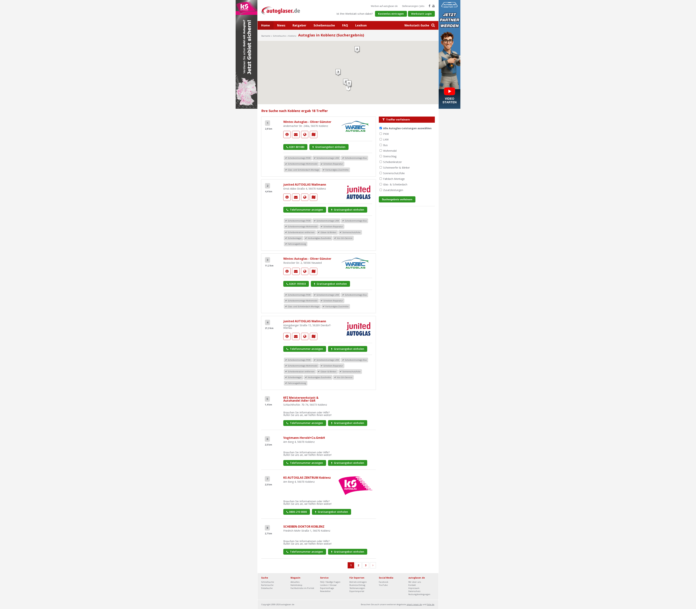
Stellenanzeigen (357, 588)
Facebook (383, 582)
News (281, 25)
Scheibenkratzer (392, 162)
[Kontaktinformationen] (296, 134)
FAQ (345, 25)
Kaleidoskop (296, 585)
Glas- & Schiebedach (395, 184)
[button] (346, 82)
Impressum (413, 588)
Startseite (265, 35)
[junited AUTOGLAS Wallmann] (287, 197)
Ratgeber (299, 25)
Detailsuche (267, 588)
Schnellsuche (279, 35)
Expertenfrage (327, 588)
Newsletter (325, 591)
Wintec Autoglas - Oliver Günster (307, 122)
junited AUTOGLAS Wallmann (304, 185)
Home (265, 25)
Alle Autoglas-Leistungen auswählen (407, 128)
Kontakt (412, 585)
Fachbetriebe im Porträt (302, 588)
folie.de (430, 604)
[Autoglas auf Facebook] (429, 6)
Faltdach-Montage (394, 179)
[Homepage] (304, 134)
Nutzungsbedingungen (419, 594)
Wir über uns (414, 582)
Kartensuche (267, 585)
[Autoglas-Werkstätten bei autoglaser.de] (283, 10)
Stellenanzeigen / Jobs (413, 6)
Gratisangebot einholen (329, 147)
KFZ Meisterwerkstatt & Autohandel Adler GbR (300, 399)
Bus (385, 145)
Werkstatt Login (421, 13)
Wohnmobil (390, 150)
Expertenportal (356, 591)
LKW (386, 139)
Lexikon (361, 25)
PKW (386, 134)
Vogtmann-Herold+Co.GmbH (304, 438)
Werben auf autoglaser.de (384, 6)
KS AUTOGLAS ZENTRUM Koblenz (307, 478)
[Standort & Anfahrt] (313, 134)
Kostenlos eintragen (391, 13)
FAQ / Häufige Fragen (330, 582)
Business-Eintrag (357, 585)
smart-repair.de (414, 604)
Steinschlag (389, 156)
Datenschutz (414, 591)
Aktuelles (295, 582)
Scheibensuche (324, 25)
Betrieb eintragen (358, 582)
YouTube (383, 585)
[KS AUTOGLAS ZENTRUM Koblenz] (355, 485)
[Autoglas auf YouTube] (433, 6)
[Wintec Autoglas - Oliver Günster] (287, 134)
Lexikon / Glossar (328, 585)
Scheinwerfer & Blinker (396, 167)
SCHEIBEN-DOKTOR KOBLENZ (303, 527)
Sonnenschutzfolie (394, 173)
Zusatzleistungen (393, 190)
